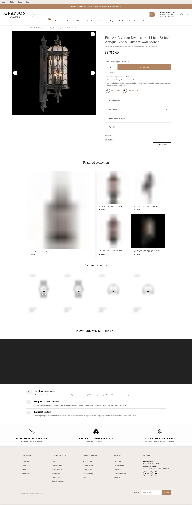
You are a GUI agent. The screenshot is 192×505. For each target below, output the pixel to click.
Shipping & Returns (114, 127)
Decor (27, 2)
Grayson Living (25, 465)
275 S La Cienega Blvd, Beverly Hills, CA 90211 (157, 468)
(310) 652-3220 (152, 466)
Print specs (108, 135)
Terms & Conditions (58, 481)
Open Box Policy (57, 465)
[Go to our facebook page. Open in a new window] (145, 473)
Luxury (4, 2)
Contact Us (117, 477)
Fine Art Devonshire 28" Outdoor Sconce (110, 250)
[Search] (152, 14)
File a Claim (117, 461)
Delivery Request (88, 473)
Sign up (166, 492)
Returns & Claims (57, 469)
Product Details (112, 109)
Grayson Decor (25, 473)
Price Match (117, 469)
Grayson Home (25, 469)
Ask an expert (109, 139)
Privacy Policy (56, 477)
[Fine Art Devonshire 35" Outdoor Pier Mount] (113, 187)
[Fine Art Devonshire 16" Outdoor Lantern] (61, 210)
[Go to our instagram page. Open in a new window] (150, 473)
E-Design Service (88, 465)
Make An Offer (115, 90)
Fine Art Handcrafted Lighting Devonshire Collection (143, 46)
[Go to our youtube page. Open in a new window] (156, 473)
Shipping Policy (56, 473)
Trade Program (87, 461)
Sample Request (87, 469)
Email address (147, 492)
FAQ (53, 461)
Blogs (84, 477)
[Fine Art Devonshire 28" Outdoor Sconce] (113, 231)
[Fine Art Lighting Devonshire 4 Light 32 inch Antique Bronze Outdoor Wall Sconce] (148, 231)
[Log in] (181, 14)
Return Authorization (120, 473)
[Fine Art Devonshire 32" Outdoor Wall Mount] (148, 187)
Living (12, 2)
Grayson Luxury (25, 461)
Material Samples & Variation (116, 118)
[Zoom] (93, 34)
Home (20, 2)
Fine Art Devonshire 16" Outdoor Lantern (41, 252)
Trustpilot (136, 492)
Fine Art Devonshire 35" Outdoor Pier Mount (112, 207)
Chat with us (162, 145)
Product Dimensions (114, 100)
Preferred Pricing (133, 90)
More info (130, 77)
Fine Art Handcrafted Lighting (115, 46)
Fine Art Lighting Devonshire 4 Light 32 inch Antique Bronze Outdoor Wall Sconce (147, 251)
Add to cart (144, 67)
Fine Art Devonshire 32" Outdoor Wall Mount (147, 207)
